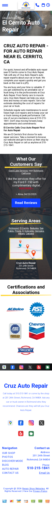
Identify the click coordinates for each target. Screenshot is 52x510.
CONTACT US (10, 472)
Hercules (39, 231)
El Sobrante (28, 231)
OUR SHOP (8, 452)
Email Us (44, 473)
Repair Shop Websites (33, 488)
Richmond (14, 228)
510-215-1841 (21, 393)
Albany (21, 233)
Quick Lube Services (18, 170)
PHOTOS (7, 456)
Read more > (26, 188)
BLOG (5, 464)
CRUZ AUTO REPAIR (11, 18)
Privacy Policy (40, 491)
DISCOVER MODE (12, 460)
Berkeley (34, 228)
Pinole (18, 231)
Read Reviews (26, 203)
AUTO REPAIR (10, 468)
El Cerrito (24, 228)
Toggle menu (5, 5)
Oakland (30, 233)
